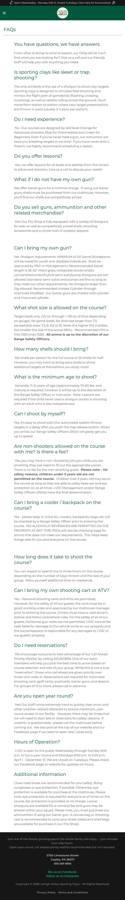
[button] (10, 13)
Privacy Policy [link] (46, 892)
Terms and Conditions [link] (73, 892)
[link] (62, 13)
